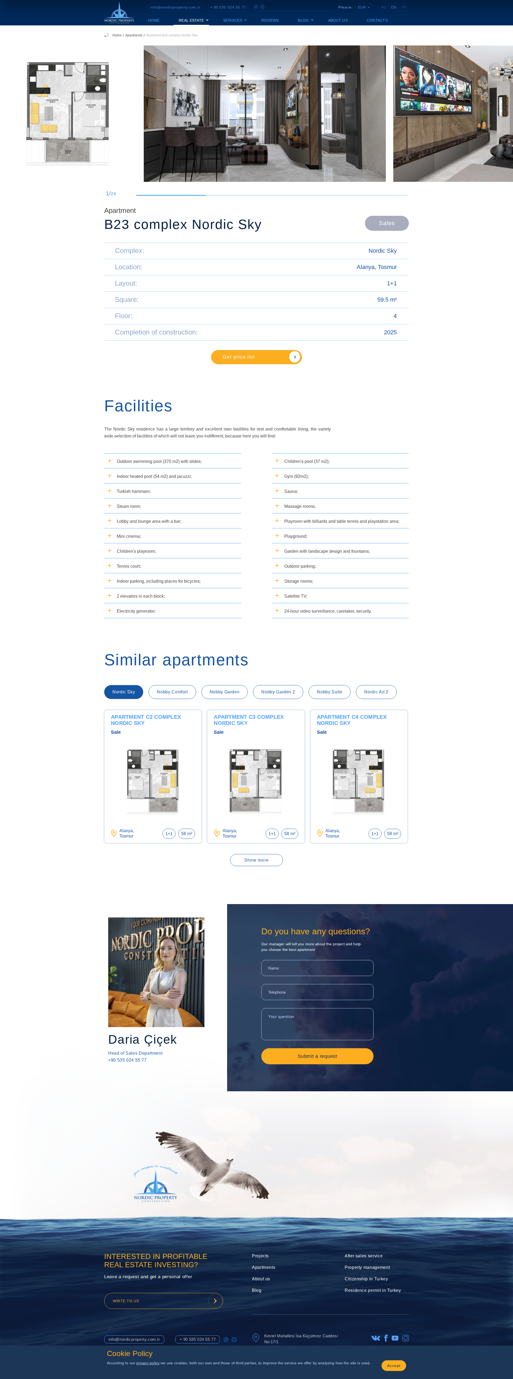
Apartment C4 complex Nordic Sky (352, 720)
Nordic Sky (382, 250)
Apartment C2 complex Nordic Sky (146, 720)
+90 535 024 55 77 (127, 1060)
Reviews (270, 20)
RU (383, 7)
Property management (367, 1267)
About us (338, 20)
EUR (362, 7)
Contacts (377, 20)
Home (154, 20)
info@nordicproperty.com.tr (175, 7)
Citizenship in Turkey (366, 1279)
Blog (257, 1290)
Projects (260, 1256)
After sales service (364, 1256)
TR (403, 7)
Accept (394, 1365)
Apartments (133, 35)
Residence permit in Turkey (373, 1290)
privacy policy (148, 1363)
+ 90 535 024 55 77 (228, 7)
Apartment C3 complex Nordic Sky (249, 720)
